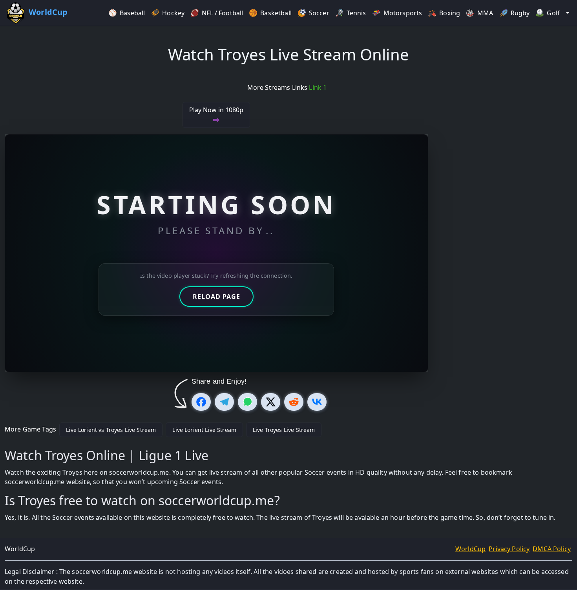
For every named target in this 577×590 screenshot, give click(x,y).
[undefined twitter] (270, 402)
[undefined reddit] (293, 402)
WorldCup (470, 548)
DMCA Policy (552, 548)
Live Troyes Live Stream (284, 429)
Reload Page (216, 296)
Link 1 (318, 87)
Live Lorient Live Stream (204, 429)
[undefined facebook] (201, 402)
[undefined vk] (317, 402)
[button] (567, 13)
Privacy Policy (509, 548)
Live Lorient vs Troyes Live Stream (111, 429)
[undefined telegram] (224, 402)
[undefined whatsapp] (247, 402)
